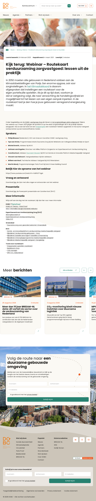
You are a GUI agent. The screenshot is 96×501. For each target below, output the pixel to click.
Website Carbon (87, 458)
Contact (89, 15)
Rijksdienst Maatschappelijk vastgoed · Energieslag (25, 240)
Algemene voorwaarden (35, 491)
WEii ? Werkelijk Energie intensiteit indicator (22, 209)
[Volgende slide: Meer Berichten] (90, 270)
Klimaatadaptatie (22, 445)
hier (15, 182)
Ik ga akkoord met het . (24, 394)
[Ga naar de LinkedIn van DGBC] (75, 439)
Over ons (76, 15)
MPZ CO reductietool (15, 253)
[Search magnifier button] (69, 5)
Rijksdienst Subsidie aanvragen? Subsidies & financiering (27, 235)
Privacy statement (54, 491)
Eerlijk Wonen (59, 448)
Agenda (16, 15)
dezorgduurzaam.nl (13, 215)
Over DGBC (42, 457)
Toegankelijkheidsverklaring (13, 491)
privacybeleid (32, 394)
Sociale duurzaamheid (24, 442)
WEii (55, 445)
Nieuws (6, 15)
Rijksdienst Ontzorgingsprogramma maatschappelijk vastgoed (30, 238)
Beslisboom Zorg (13, 248)
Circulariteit (20, 448)
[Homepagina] (7, 50)
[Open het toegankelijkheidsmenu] (91, 6)
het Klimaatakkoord (38, 86)
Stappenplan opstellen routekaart (20, 246)
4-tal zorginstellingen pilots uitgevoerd (64, 122)
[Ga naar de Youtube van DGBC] (88, 439)
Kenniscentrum (28, 6)
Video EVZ (9, 219)
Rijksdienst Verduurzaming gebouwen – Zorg (23, 233)
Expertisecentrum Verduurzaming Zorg (20, 217)
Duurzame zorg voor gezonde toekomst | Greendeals (26, 225)
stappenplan (40, 127)
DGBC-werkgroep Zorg (33, 122)
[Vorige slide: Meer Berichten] (84, 270)
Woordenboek (43, 451)
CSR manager (12, 250)
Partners (28, 15)
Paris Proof (16, 204)
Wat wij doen (44, 15)
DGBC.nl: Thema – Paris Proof (16, 206)
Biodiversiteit (21, 454)
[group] (87, 270)
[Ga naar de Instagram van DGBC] (82, 439)
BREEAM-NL (20, 457)
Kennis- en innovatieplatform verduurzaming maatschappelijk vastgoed (33, 231)
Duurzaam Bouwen (33, 153)
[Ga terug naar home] (9, 6)
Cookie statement (71, 491)
